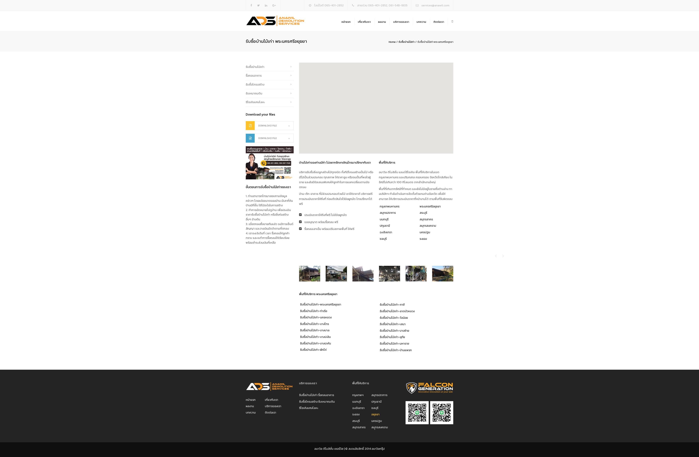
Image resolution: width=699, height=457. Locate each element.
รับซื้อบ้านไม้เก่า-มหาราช (394, 343)
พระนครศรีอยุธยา (430, 206)
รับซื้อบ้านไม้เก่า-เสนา (393, 324)
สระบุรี (423, 212)
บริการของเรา (401, 22)
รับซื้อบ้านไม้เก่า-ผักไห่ (313, 349)
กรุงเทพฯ (358, 395)
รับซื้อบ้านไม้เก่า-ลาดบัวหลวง (397, 311)
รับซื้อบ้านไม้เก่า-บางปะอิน (315, 337)
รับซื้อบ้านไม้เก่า (406, 42)
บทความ (421, 22)
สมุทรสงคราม (428, 225)
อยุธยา (375, 414)
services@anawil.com (435, 5)
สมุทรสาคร (426, 219)
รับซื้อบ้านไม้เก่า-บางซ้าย (394, 330)
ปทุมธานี (385, 225)
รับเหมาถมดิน (254, 93)
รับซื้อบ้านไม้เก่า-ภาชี (392, 304)
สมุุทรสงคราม (379, 427)
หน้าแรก (346, 22)
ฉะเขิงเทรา (358, 408)
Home (392, 42)
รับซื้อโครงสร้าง (255, 84)
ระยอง (423, 239)
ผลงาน (382, 22)
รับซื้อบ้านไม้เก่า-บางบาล (314, 330)
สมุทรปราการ (388, 212)
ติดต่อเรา (438, 22)
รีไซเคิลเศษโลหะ (255, 102)
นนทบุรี (384, 219)
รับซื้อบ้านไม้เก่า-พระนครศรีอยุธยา (320, 304)
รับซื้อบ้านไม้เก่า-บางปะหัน (315, 343)
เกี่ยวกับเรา (364, 22)
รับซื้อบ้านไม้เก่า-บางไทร (314, 324)
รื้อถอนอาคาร (254, 75)
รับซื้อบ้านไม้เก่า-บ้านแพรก (396, 350)
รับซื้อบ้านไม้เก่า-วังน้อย (394, 317)
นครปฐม (425, 232)
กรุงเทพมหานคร (389, 206)
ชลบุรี (383, 239)
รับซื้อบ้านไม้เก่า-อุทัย (392, 337)
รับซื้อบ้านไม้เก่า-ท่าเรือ (313, 311)
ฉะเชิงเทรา (386, 232)
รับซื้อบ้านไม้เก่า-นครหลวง (316, 317)
